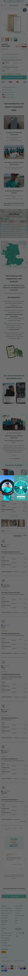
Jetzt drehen (21, 498)
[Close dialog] (27, 476)
